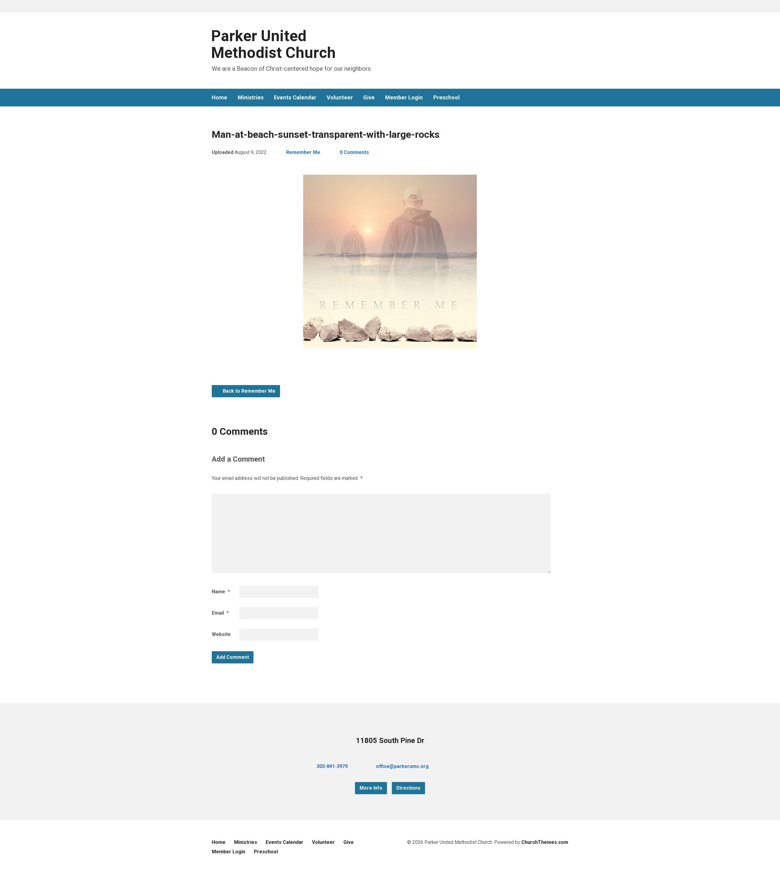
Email (220, 613)
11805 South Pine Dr (390, 740)
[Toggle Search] (214, 7)
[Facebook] (546, 97)
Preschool (446, 97)
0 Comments (354, 152)
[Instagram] (565, 97)
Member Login (404, 97)
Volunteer (340, 97)
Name (221, 592)
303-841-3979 (332, 766)
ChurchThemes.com (544, 842)
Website (221, 634)
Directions (408, 788)
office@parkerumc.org (402, 766)
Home (219, 97)
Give (369, 97)
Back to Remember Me (248, 391)
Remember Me (303, 152)
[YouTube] (556, 97)
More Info (371, 788)
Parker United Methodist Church (273, 44)
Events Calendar (295, 97)
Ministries (251, 97)
